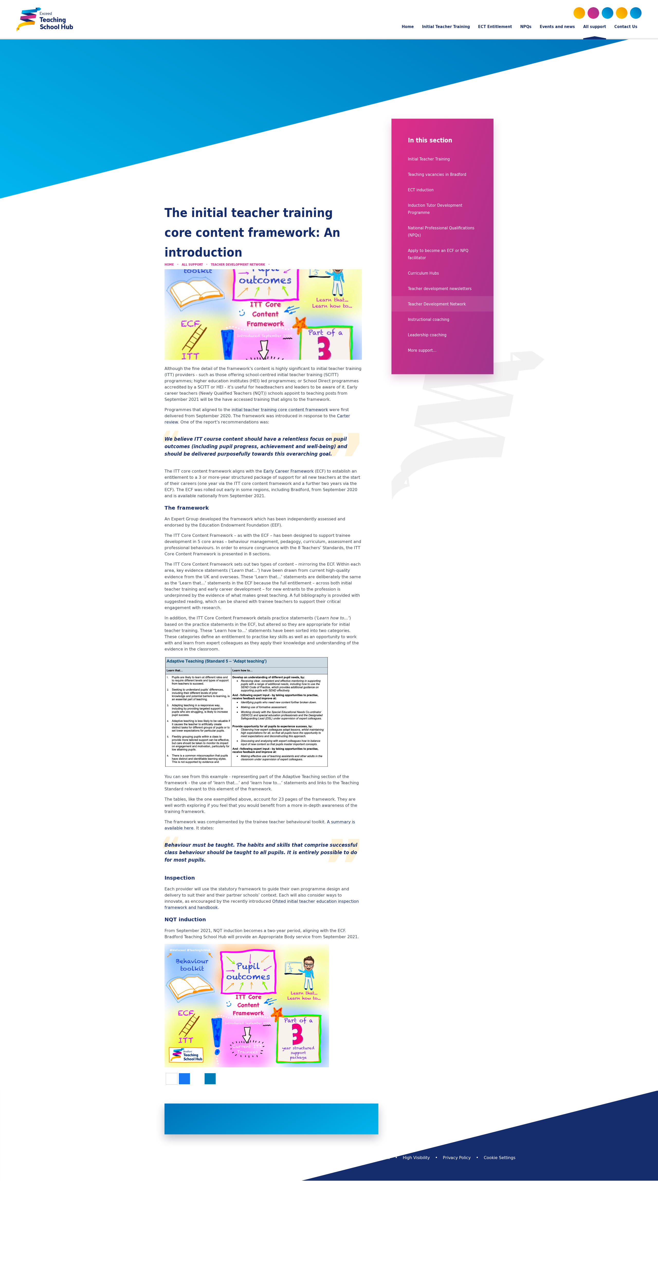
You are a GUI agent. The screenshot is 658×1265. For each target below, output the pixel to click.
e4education (275, 1157)
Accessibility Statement (366, 1157)
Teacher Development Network (238, 264)
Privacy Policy (457, 1157)
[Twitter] (579, 13)
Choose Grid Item (444, 1107)
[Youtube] (593, 13)
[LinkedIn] (621, 13)
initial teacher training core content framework (280, 409)
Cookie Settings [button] (499, 1157)
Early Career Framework (288, 471)
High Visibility (416, 1157)
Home (169, 264)
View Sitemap (315, 1157)
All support (192, 264)
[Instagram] (607, 13)
